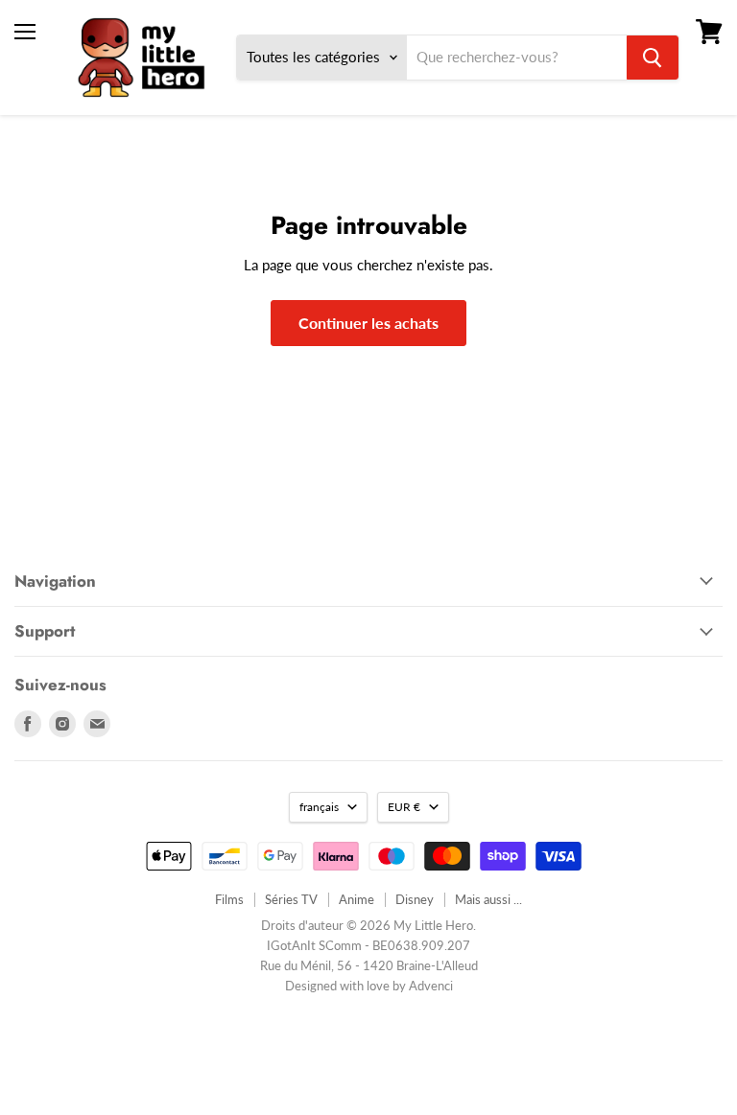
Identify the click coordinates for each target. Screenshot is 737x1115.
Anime (356, 899)
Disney (414, 899)
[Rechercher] (652, 57)
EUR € (404, 807)
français (319, 807)
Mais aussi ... (488, 899)
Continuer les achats (368, 323)
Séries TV (291, 899)
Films (229, 899)
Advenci (431, 985)
